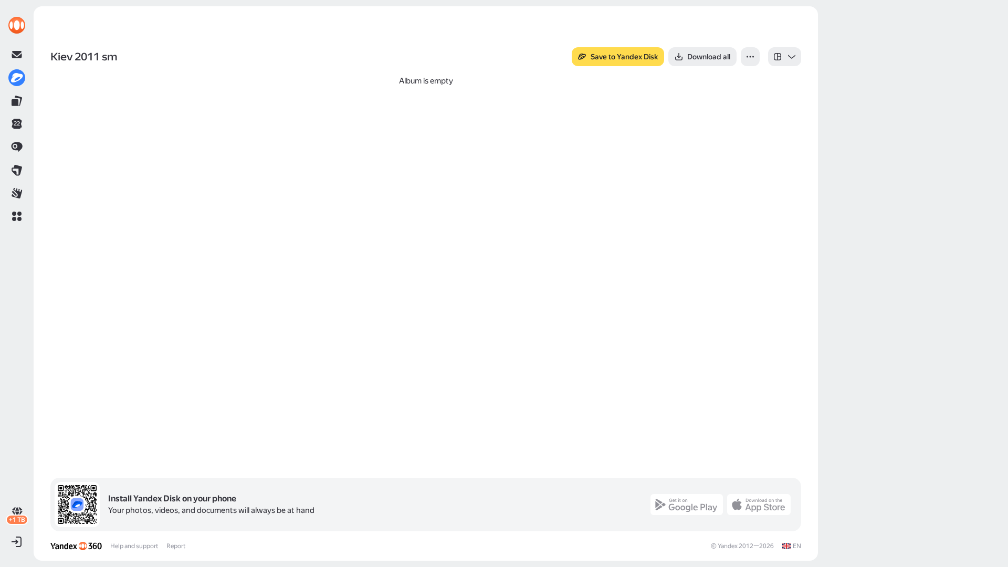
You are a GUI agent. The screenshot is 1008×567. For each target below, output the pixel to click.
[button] (16, 216)
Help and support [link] (134, 546)
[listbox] (784, 56)
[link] (16, 25)
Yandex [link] (728, 546)
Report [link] (175, 546)
